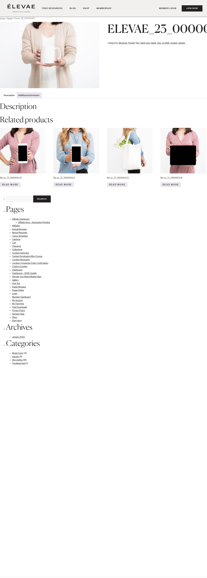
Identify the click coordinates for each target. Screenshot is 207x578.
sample (181, 43)
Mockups (123, 43)
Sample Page (18, 314)
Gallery (15, 280)
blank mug (145, 43)
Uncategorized (19, 363)
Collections (17, 249)
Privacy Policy (18, 310)
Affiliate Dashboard (20, 219)
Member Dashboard (21, 297)
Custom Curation (19, 266)
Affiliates (16, 226)
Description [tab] (9, 95)
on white (165, 43)
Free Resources (52, 8)
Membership (104, 8)
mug (159, 43)
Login (14, 293)
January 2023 (18, 337)
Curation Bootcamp (21, 259)
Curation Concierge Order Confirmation (30, 263)
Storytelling (17, 360)
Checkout (16, 246)
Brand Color (17, 353)
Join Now (192, 8)
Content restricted (20, 253)
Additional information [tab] (28, 95)
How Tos (16, 283)
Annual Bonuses (19, 229)
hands (153, 43)
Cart (14, 242)
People (10, 18)
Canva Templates (20, 236)
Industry (15, 356)
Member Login (168, 8)
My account (17, 300)
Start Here (17, 320)
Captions (16, 239)
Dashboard (17, 270)
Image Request (19, 287)
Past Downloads (19, 307)
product (173, 43)
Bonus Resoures (19, 232)
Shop (86, 8)
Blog (73, 8)
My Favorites (18, 303)
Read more (10, 184)
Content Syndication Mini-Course (27, 256)
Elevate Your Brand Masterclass (26, 276)
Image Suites (18, 290)
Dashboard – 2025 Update (24, 273)
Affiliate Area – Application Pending (34, 222)
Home (2, 18)
